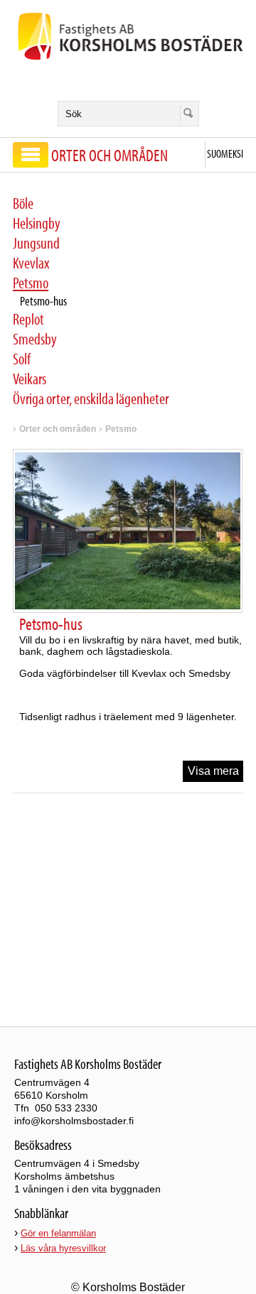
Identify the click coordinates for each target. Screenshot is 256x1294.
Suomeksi (225, 153)
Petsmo (121, 429)
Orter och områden (57, 429)
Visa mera (213, 771)
